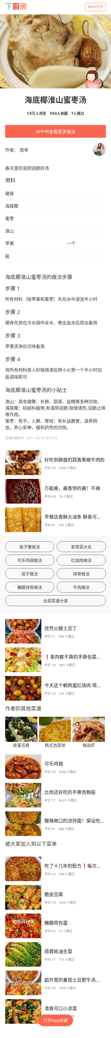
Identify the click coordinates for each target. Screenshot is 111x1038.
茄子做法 (29, 573)
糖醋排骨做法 (29, 587)
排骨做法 (81, 573)
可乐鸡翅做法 (29, 560)
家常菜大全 (81, 546)
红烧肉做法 (81, 560)
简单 (24, 150)
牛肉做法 (81, 587)
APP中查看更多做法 (55, 131)
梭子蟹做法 (29, 546)
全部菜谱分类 (55, 600)
